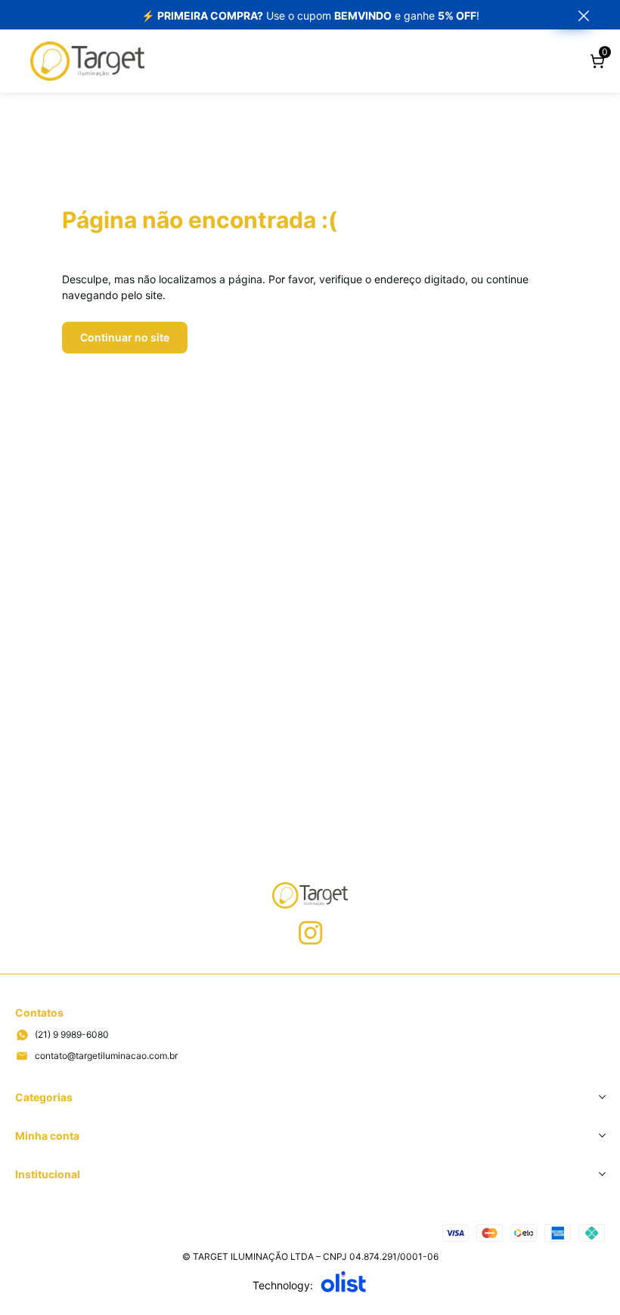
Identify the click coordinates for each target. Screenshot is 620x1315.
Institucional (47, 1174)
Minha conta (47, 1135)
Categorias (44, 1097)
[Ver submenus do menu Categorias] (601, 1097)
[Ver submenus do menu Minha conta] (601, 1135)
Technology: (283, 1285)
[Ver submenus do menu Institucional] (601, 1174)
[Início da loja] (87, 61)
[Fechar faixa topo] (576, 16)
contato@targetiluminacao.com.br (106, 1055)
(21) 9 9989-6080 (72, 1034)
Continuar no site (124, 337)
